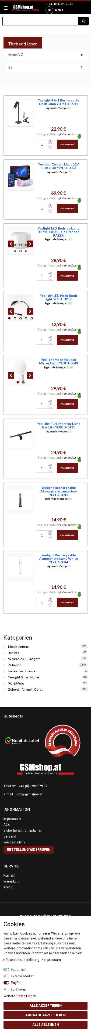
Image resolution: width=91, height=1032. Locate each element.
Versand (10, 836)
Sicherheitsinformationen (23, 830)
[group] (21, 240)
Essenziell (18, 970)
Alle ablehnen (45, 1025)
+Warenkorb (67, 144)
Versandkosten (71, 134)
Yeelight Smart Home (23, 677)
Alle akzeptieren (46, 1006)
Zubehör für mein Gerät (25, 689)
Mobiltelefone (18, 647)
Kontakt (9, 875)
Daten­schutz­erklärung (23, 960)
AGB (7, 824)
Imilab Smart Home (21, 671)
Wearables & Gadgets (24, 659)
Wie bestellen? (14, 842)
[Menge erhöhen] (50, 142)
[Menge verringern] (50, 147)
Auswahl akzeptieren (45, 1015)
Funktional (18, 989)
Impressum (12, 819)
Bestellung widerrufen (28, 849)
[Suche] (83, 21)
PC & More (16, 683)
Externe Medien (22, 976)
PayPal (16, 983)
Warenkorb (12, 881)
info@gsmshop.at (29, 794)
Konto (8, 887)
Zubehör (14, 665)
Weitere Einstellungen (20, 996)
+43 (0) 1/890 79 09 (33, 786)
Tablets (13, 653)
